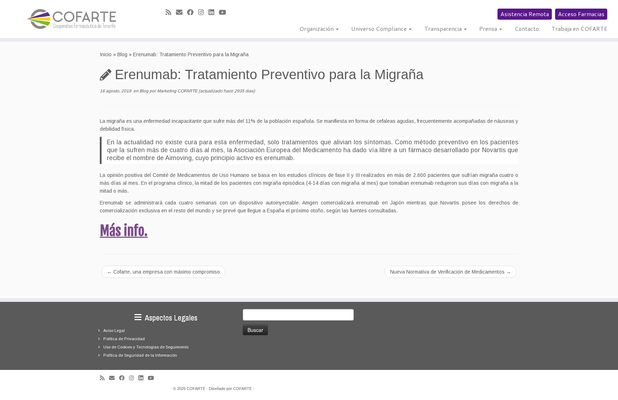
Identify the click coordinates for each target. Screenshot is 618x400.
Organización (317, 28)
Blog (122, 54)
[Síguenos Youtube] (225, 12)
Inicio (106, 54)
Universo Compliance (379, 28)
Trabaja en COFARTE (579, 28)
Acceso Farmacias (581, 14)
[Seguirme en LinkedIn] (214, 12)
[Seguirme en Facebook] (192, 12)
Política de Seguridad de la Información (140, 355)
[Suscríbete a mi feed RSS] (171, 12)
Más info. (124, 230)
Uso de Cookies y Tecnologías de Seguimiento (145, 347)
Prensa (489, 28)
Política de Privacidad (124, 339)
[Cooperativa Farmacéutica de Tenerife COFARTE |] (71, 19)
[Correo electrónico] (181, 12)
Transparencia (443, 28)
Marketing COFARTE (177, 90)
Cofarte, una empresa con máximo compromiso (163, 272)
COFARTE (196, 388)
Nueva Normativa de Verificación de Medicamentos (450, 272)
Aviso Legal (114, 330)
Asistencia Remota (524, 14)
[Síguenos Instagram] (203, 12)
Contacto (527, 28)
